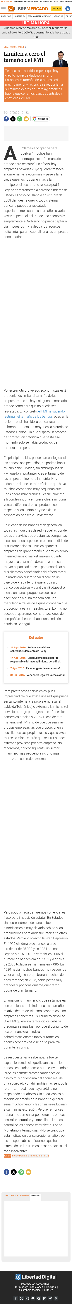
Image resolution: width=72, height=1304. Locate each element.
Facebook (15, 1298)
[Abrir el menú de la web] (4, 8)
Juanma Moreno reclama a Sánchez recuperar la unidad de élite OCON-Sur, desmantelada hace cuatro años (36, 32)
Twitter (21, 1298)
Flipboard (44, 1298)
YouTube (33, 1298)
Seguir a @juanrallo (25, 47)
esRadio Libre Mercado (39, 16)
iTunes (56, 1298)
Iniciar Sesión (67, 8)
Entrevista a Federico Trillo (26, 2)
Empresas (6, 16)
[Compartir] (6, 118)
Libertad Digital (36, 1277)
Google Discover (38, 1298)
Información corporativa (35, 1284)
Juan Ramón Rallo (14, 47)
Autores (48, 1290)
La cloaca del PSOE (49, 2)
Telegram (50, 1298)
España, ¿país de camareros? (35, 668)
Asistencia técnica (30, 1290)
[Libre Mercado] (27, 9)
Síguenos (43, 119)
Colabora (56, 8)
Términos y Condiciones (29, 1287)
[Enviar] (19, 118)
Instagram (27, 1298)
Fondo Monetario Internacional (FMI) (30, 1155)
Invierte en (19, 16)
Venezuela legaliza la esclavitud (37, 675)
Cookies (51, 1287)
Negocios (58, 16)
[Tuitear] (13, 118)
